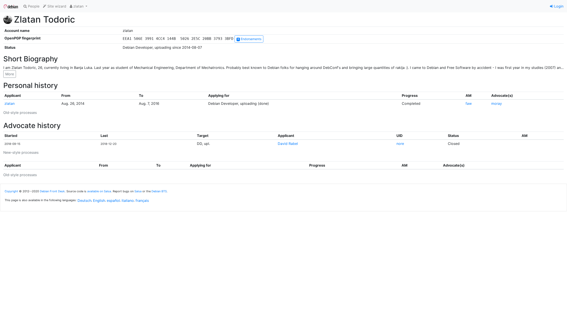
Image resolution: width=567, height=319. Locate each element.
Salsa (138, 191)
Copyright (11, 191)
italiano (128, 200)
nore (400, 143)
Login (558, 6)
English (99, 200)
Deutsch (84, 200)
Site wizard (56, 6)
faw (469, 103)
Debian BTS (159, 191)
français (142, 200)
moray (496, 103)
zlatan (9, 103)
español (113, 200)
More (9, 74)
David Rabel (288, 143)
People (33, 6)
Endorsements (249, 39)
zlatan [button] (78, 6)
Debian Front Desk (52, 191)
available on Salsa (99, 191)
